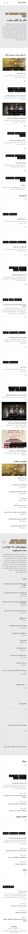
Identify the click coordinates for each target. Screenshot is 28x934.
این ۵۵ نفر (23, 185)
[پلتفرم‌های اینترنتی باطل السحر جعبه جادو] (14, 109)
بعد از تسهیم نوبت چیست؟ (20, 864)
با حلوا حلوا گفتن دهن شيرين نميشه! (18, 655)
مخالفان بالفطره (22, 703)
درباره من (9, 928)
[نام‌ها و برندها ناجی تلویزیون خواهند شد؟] (14, 326)
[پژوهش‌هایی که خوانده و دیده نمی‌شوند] (14, 439)
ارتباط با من (15, 928)
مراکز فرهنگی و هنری (14, 14)
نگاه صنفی (11, 113)
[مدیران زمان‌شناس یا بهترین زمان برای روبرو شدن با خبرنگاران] (14, 293)
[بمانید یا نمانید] (14, 355)
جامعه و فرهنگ (13, 214)
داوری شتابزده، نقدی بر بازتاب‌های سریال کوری (15, 95)
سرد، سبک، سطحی (21, 73)
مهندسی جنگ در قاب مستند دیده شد (18, 905)
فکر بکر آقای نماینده (16, 20)
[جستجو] (7, 2)
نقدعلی (24, 16)
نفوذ (7, 14)
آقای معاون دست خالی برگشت (19, 246)
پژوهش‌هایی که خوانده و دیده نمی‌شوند (17, 450)
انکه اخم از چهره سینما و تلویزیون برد (18, 525)
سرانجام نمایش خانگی (21, 648)
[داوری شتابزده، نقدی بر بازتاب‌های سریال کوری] (14, 86)
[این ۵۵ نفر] (14, 176)
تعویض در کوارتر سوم (20, 162)
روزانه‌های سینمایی (13, 268)
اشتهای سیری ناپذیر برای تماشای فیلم (18, 625)
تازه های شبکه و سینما (18, 68)
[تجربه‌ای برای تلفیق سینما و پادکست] (14, 131)
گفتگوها (11, 299)
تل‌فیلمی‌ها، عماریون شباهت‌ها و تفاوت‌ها (17, 518)
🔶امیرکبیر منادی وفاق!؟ (20, 912)
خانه (20, 928)
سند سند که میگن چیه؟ (21, 662)
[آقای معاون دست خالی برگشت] (14, 235)
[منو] (4, 2)
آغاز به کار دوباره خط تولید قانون (19, 274)
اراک (12, 887)
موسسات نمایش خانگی (20, 91)
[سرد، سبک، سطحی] (14, 64)
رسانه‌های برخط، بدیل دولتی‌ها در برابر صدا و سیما (15, 512)
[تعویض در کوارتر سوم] (14, 153)
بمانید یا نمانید (23, 367)
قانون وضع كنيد (23, 640)
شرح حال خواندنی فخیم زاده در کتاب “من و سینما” (15, 610)
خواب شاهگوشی (22, 618)
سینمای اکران (11, 133)
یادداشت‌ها (11, 91)
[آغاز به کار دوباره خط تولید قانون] (14, 263)
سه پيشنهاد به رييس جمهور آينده (19, 633)
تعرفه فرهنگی (23, 14)
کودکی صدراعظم (22, 891)
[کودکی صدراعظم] (14, 881)
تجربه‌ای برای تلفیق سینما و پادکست (17, 140)
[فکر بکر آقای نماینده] (14, 207)
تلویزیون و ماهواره (8, 68)
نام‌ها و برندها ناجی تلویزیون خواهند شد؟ (17, 337)
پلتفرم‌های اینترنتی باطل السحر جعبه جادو (16, 118)
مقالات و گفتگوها (21, 158)
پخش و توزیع (22, 88)
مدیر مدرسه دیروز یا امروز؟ (20, 505)
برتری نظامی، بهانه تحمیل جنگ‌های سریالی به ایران (15, 746)
